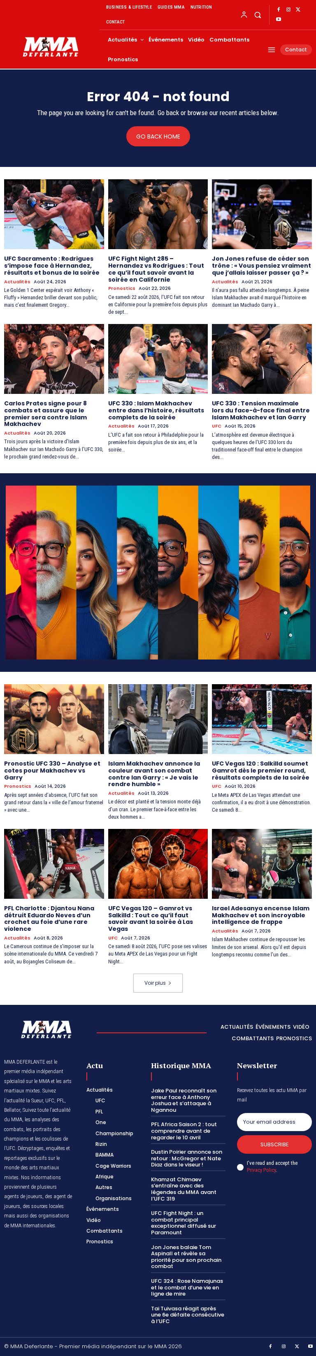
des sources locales (43, 1206)
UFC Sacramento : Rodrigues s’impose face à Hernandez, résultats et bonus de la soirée (52, 266)
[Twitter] (298, 10)
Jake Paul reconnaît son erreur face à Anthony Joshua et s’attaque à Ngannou (183, 1100)
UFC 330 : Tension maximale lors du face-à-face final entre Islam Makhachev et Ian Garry (261, 410)
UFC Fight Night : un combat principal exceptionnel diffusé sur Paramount (183, 1222)
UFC (216, 426)
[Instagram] (288, 10)
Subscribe (274, 1144)
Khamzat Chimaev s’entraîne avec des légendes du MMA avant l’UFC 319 (183, 1189)
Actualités (17, 282)
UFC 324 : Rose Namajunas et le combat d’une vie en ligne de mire (187, 1287)
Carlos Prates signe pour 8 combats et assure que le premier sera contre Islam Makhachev (45, 413)
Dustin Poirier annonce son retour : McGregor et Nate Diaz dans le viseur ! (186, 1158)
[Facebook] (278, 10)
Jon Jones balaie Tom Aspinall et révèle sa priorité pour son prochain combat (186, 1256)
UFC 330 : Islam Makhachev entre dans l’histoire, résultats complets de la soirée (156, 410)
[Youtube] (278, 20)
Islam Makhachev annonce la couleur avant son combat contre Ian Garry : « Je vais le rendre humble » (154, 773)
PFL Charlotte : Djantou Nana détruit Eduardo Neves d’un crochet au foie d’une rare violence (49, 918)
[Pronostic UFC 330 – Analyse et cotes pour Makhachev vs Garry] (54, 719)
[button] (257, 14)
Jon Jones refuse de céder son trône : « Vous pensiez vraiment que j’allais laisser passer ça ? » (261, 266)
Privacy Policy (261, 1170)
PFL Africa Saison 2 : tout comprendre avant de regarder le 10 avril (184, 1130)
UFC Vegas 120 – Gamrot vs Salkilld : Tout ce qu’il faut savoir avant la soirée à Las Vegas (150, 918)
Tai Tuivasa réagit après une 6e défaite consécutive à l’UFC (187, 1315)
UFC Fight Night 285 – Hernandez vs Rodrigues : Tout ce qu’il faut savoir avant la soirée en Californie (156, 269)
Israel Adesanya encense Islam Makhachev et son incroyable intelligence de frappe (260, 915)
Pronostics (121, 288)
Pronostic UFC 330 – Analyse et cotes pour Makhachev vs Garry (52, 770)
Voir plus (155, 982)
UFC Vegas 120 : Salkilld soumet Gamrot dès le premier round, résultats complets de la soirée (260, 770)
